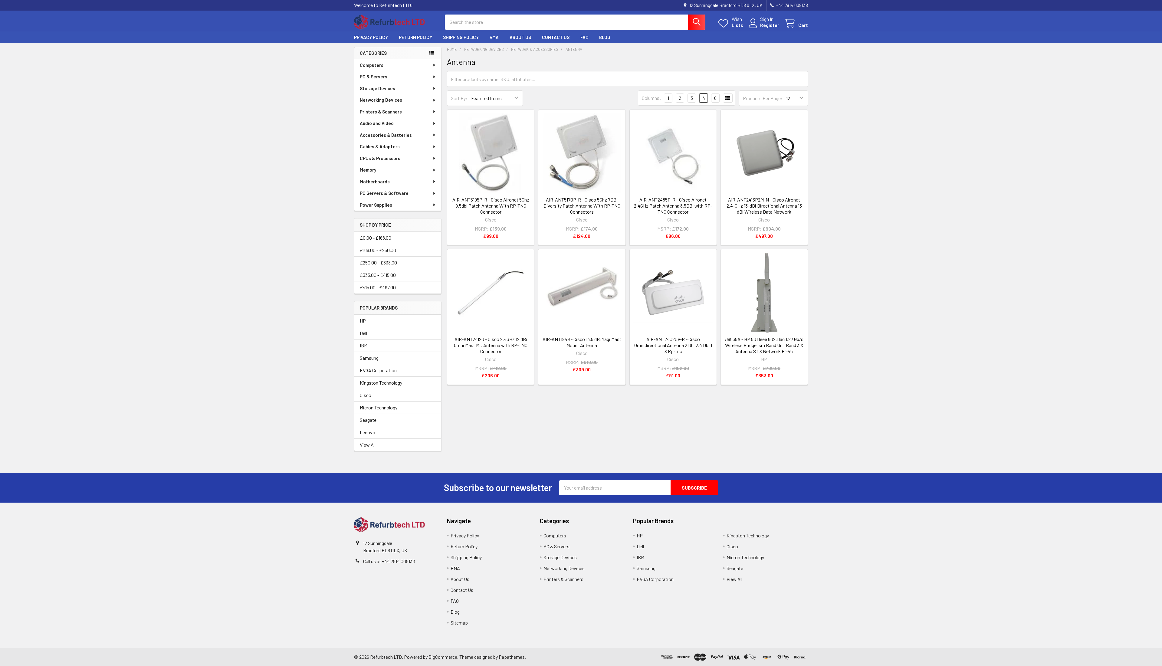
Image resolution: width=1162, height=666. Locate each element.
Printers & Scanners (381, 111)
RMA (494, 37)
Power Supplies (376, 205)
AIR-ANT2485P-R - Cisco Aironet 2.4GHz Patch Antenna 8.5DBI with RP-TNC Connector (673, 206)
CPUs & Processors (380, 158)
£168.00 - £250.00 (378, 250)
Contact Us (556, 37)
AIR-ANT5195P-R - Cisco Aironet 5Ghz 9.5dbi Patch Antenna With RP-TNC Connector (490, 206)
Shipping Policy (461, 37)
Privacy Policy (371, 37)
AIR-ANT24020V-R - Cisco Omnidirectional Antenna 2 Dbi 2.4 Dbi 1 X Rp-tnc (673, 345)
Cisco (365, 395)
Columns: (651, 98)
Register (769, 25)
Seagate (368, 420)
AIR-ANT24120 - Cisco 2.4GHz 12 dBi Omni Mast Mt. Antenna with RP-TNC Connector (490, 345)
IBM (363, 345)
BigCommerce (442, 657)
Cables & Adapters (380, 146)
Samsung (369, 358)
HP (363, 320)
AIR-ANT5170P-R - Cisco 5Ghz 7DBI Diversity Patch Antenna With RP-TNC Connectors (581, 206)
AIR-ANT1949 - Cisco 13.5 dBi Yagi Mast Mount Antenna (582, 342)
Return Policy (415, 37)
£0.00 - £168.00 (375, 238)
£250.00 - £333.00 (378, 262)
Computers (371, 65)
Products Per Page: (763, 98)
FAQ (584, 37)
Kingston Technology (381, 382)
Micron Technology (378, 407)
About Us (520, 37)
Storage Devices (377, 88)
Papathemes (512, 657)
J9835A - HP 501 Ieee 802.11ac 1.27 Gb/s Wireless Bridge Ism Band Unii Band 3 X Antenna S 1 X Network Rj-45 (764, 345)
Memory (368, 169)
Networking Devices (381, 100)
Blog (604, 37)
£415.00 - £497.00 (378, 287)
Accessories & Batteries (386, 135)
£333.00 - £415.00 (378, 275)
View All (368, 445)
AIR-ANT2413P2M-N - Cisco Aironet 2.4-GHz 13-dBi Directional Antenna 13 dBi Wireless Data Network (764, 206)
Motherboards (375, 181)
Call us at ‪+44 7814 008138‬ (389, 561)
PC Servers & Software (384, 193)
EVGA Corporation (378, 370)
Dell (363, 333)
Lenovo (367, 432)
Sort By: (459, 98)
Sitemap (459, 622)
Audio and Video (377, 123)
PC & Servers (373, 76)
